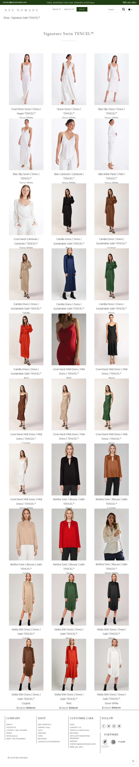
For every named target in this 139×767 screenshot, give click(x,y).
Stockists (11, 727)
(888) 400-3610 (76, 747)
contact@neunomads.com (15, 2)
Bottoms (42, 739)
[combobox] (116, 9)
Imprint (73, 741)
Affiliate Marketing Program (80, 737)
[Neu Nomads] (22, 10)
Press (9, 733)
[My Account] (105, 8)
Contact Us (75, 727)
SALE (82, 9)
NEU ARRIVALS (44, 724)
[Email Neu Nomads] (119, 726)
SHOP (56, 9)
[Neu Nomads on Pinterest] (109, 726)
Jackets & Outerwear (49, 742)
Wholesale (12, 736)
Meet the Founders (16, 739)
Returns (74, 733)
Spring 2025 (44, 727)
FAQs (72, 724)
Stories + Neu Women (16, 730)
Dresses (42, 733)
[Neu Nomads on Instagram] (114, 726)
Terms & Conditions (79, 730)
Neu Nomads (21, 757)
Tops (40, 736)
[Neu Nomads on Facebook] (104, 726)
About (68, 9)
